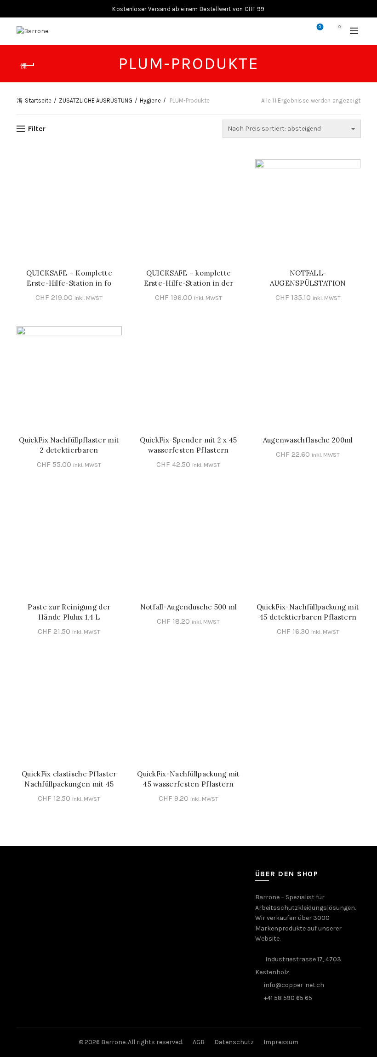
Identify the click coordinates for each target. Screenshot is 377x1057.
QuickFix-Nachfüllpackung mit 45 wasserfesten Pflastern (188, 779)
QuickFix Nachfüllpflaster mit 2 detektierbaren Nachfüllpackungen (69, 450)
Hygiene (150, 100)
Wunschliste (320, 26)
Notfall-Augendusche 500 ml (188, 607)
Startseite (38, 100)
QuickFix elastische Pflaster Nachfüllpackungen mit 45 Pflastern (69, 784)
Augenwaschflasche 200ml (308, 440)
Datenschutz (234, 1042)
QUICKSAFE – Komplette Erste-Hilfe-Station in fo (69, 278)
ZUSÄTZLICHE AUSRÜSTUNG (95, 100)
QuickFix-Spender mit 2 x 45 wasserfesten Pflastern (188, 445)
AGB (199, 1042)
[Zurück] (28, 66)
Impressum (280, 1042)
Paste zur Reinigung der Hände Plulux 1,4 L (69, 612)
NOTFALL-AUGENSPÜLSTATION (308, 278)
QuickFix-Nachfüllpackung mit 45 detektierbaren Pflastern (308, 612)
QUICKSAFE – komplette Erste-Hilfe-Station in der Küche (189, 283)
